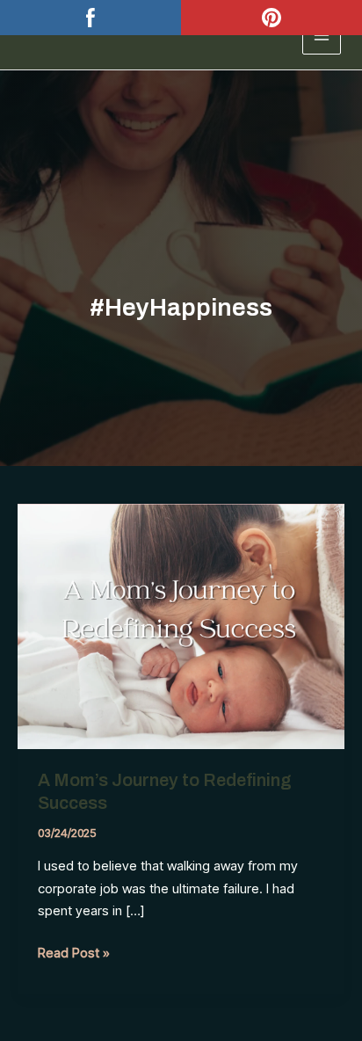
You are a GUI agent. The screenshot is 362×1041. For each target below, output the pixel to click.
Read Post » (74, 954)
